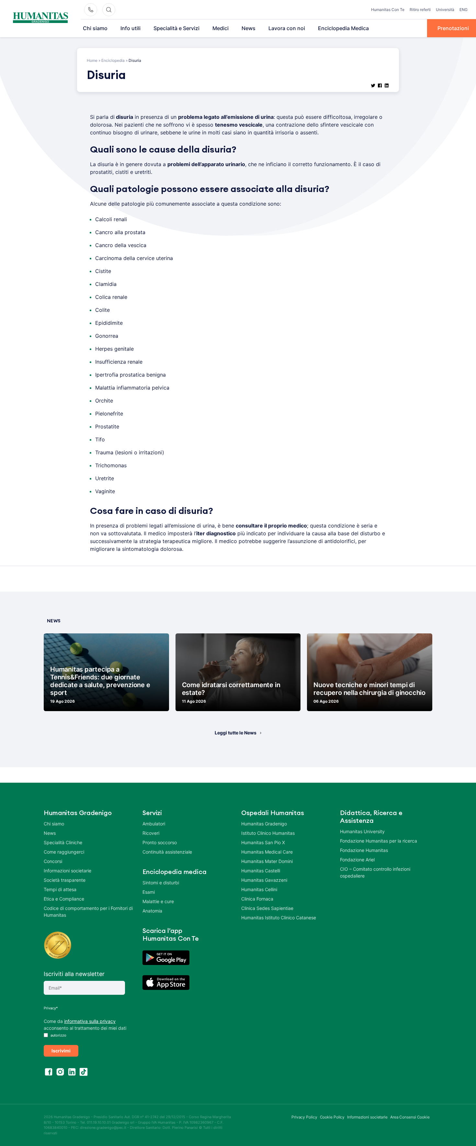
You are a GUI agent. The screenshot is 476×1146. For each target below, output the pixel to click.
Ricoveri (150, 833)
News (248, 28)
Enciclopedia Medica (343, 28)
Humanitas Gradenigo (264, 823)
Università (445, 9)
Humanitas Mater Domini (267, 861)
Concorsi (53, 861)
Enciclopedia (113, 60)
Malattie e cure (158, 901)
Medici (220, 28)
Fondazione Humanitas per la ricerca (378, 841)
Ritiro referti (420, 9)
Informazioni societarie (67, 870)
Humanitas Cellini (259, 889)
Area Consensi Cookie (410, 1117)
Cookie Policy (332, 1117)
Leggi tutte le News (235, 732)
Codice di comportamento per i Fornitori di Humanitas (88, 911)
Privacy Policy (304, 1117)
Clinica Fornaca (257, 899)
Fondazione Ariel (357, 859)
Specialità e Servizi (176, 28)
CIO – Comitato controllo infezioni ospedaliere (375, 872)
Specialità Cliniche (63, 842)
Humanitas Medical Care (267, 852)
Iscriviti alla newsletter (74, 973)
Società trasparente (64, 880)
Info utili (130, 28)
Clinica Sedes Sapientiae (267, 908)
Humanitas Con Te (387, 9)
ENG (463, 9)
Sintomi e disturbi (160, 882)
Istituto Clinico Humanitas (268, 833)
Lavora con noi (286, 28)
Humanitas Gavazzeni (264, 880)
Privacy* (51, 1008)
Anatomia (152, 910)
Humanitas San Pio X (263, 842)
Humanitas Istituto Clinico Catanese (278, 917)
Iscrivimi (61, 1050)
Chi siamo (95, 28)
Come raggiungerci (64, 852)
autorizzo (58, 1035)
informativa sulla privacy (90, 1021)
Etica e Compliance (64, 899)
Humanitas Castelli (260, 870)
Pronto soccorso (159, 842)
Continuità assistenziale (167, 852)
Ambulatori (153, 823)
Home (92, 60)
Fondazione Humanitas (364, 850)
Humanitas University (362, 831)
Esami (148, 892)
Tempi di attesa (60, 889)
